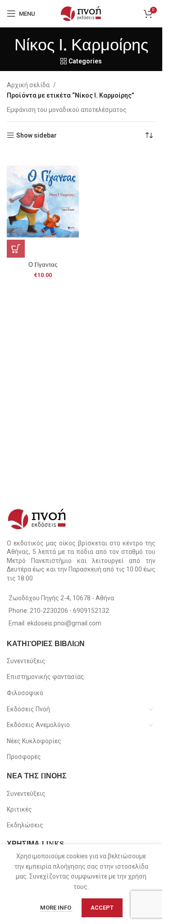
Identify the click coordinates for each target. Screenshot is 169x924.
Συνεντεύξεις (26, 661)
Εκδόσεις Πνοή (28, 709)
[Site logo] (81, 13)
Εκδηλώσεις (25, 825)
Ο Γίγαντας (42, 264)
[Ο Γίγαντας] (43, 204)
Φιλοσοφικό (25, 692)
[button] (16, 249)
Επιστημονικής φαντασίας (45, 676)
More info (56, 907)
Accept (102, 907)
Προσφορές (24, 756)
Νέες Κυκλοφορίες (34, 741)
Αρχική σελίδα (28, 85)
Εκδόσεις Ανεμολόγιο (38, 724)
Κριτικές (19, 809)
